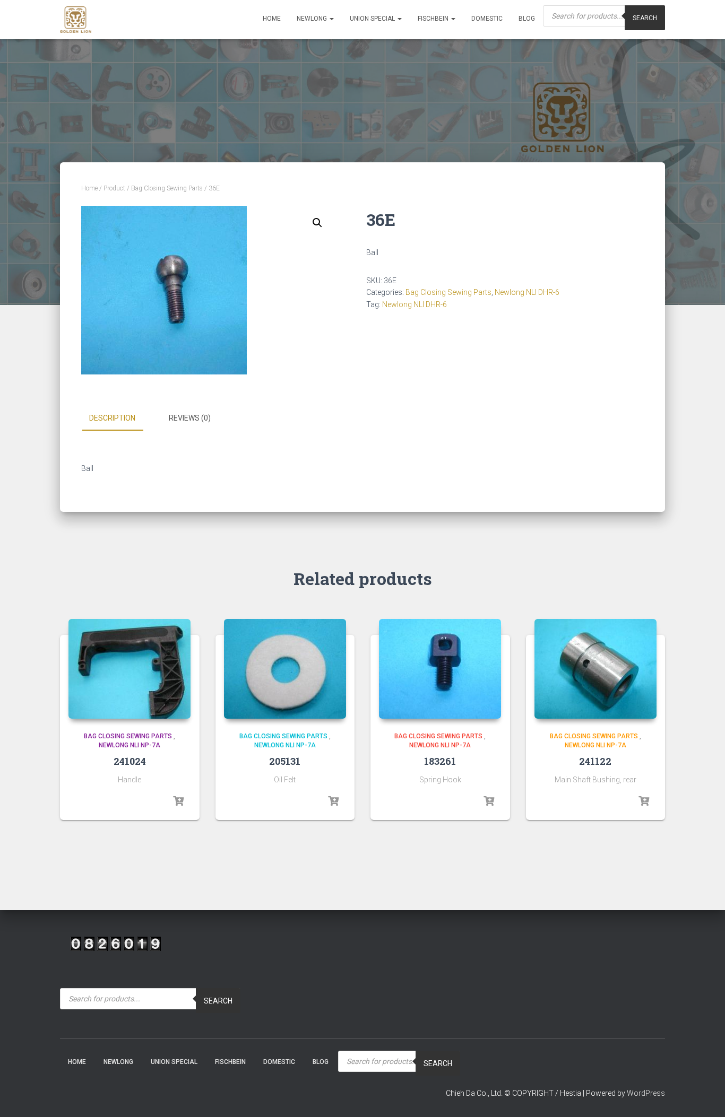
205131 (284, 761)
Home (272, 18)
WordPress (646, 1093)
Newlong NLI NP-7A (129, 745)
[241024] (129, 669)
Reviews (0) (190, 418)
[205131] (285, 669)
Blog (527, 18)
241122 (595, 761)
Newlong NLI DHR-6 (527, 292)
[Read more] (178, 801)
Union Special (373, 18)
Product (114, 188)
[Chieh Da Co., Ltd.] (75, 19)
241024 (130, 761)
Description (112, 418)
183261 (440, 761)
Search (645, 18)
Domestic (487, 18)
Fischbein (434, 18)
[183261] (440, 669)
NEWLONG (313, 18)
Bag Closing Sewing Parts (167, 188)
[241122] (595, 669)
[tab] (120, 418)
